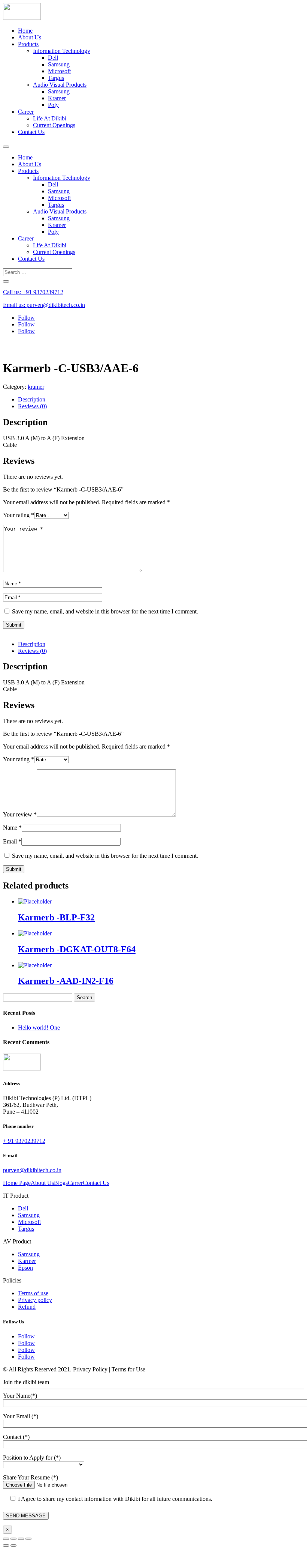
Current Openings (54, 125)
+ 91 (24, 1141)
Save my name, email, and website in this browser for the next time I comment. (105, 611)
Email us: (44, 305)
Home (25, 30)
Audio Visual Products (59, 84)
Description (31, 399)
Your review (20, 814)
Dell (53, 57)
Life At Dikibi (49, 118)
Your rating (18, 515)
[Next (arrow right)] (13, 1545)
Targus (56, 78)
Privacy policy (35, 1300)
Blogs (61, 1183)
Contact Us (31, 132)
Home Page (17, 1183)
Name (12, 827)
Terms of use (33, 1293)
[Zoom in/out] (28, 1539)
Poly (53, 105)
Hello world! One (39, 1027)
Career (26, 111)
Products (28, 44)
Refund (27, 1306)
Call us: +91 (33, 292)
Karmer (27, 1261)
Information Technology (61, 51)
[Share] (13, 1539)
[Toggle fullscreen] (21, 1539)
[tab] (161, 399)
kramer (36, 386)
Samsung (59, 64)
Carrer (75, 1183)
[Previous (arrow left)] (6, 1545)
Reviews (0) (32, 406)
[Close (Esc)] (6, 1539)
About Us (29, 37)
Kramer (57, 98)
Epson (25, 1267)
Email (12, 841)
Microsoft (59, 71)
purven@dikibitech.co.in (32, 1170)
